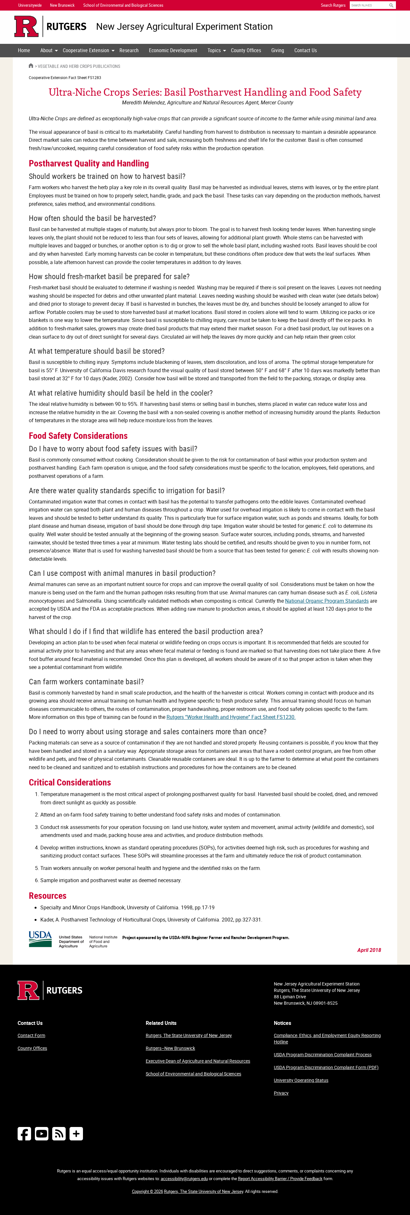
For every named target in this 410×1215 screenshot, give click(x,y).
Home (24, 50)
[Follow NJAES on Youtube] (41, 1133)
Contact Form (31, 1035)
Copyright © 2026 (147, 1191)
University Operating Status (301, 1080)
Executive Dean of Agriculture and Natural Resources (198, 1061)
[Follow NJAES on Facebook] (24, 1133)
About (46, 50)
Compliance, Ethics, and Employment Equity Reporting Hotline (327, 1038)
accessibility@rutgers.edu (184, 1178)
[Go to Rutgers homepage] (50, 998)
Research (129, 50)
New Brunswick (62, 5)
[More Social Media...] (76, 1133)
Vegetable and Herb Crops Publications (79, 66)
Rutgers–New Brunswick (170, 1048)
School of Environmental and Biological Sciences (193, 1074)
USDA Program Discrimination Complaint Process (323, 1054)
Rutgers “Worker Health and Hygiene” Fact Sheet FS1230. (231, 716)
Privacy (281, 1093)
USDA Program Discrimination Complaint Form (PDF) (326, 1067)
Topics (214, 50)
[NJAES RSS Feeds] (59, 1133)
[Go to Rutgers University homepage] (50, 26)
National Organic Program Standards (327, 600)
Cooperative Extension (86, 50)
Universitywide (30, 5)
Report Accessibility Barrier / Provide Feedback (280, 1178)
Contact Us (305, 50)
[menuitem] (24, 50)
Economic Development (173, 50)
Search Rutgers (333, 5)
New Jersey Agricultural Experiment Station (184, 26)
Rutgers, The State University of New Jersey (189, 1035)
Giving (277, 50)
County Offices (246, 50)
